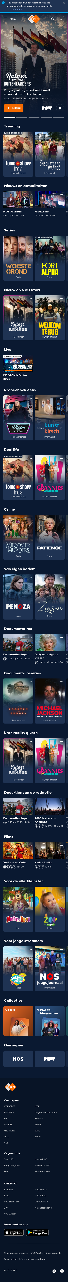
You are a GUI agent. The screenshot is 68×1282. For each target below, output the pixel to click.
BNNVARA (9, 1112)
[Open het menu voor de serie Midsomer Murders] (30, 518)
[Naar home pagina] (34, 19)
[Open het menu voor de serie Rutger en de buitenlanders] (30, 299)
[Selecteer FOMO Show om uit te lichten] (21, 116)
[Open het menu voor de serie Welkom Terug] (61, 299)
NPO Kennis (41, 1190)
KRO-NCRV (9, 1131)
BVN (6, 1208)
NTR (37, 1106)
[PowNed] (50, 1059)
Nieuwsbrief (41, 1159)
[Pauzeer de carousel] (60, 108)
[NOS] (18, 1059)
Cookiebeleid (10, 1259)
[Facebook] (54, 1271)
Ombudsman (41, 1202)
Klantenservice (42, 1171)
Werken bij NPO (42, 1165)
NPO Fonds (40, 1196)
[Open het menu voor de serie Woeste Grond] (30, 239)
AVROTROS (9, 1106)
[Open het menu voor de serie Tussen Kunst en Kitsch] (61, 399)
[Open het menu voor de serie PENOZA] (30, 578)
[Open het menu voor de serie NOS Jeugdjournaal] (61, 950)
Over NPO (9, 1159)
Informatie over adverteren (32, 1259)
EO (5, 1118)
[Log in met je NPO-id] (61, 19)
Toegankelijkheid (12, 1165)
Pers (6, 1171)
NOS (6, 1143)
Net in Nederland (43, 1208)
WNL (37, 1131)
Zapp (6, 1196)
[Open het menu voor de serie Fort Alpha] (61, 239)
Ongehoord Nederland (46, 1112)
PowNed (39, 1118)
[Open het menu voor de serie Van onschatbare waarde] (61, 135)
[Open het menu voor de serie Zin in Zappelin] (61, 890)
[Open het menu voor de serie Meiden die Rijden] (30, 399)
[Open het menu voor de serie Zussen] (61, 578)
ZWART (39, 1137)
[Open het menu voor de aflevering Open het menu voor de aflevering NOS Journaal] (30, 195)
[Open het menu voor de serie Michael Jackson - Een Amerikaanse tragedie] (61, 682)
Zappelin (8, 1190)
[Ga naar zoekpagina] (53, 19)
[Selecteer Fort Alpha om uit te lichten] (34, 116)
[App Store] (14, 1232)
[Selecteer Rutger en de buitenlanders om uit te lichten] (9, 116)
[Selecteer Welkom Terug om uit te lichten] (46, 116)
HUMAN (8, 1125)
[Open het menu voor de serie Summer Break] (30, 950)
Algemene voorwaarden (16, 1253)
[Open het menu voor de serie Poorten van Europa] (30, 682)
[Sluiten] (64, 3)
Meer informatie (14, 9)
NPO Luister (10, 1214)
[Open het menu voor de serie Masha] (30, 890)
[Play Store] (37, 1232)
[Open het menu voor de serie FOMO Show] (30, 135)
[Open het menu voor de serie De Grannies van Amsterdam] (61, 458)
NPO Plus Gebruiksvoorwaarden (46, 1253)
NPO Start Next (11, 1202)
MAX (6, 1137)
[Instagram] (62, 1271)
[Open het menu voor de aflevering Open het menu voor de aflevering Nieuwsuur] (61, 195)
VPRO (38, 1125)
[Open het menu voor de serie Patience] (61, 518)
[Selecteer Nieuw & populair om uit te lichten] (58, 116)
